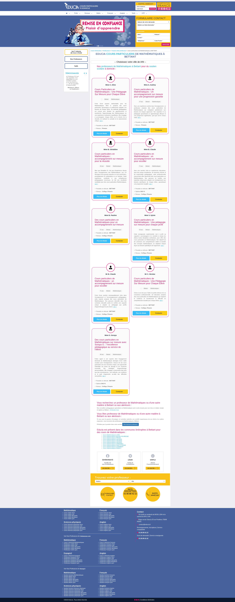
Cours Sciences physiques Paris (73, 524)
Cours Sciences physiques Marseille (74, 527)
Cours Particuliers (96, 50)
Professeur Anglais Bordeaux (108, 561)
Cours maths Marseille (70, 515)
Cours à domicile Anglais (107, 555)
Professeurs (106, 50)
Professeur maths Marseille (72, 547)
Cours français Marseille (107, 515)
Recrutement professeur (130, 424)
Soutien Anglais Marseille (107, 592)
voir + (101, 121)
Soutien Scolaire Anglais (107, 588)
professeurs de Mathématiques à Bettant (121, 66)
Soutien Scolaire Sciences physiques (75, 588)
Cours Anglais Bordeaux (107, 529)
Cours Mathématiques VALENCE (112, 439)
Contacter (119, 133)
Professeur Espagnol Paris (72, 557)
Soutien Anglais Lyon (106, 595)
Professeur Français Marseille (109, 547)
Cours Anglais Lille (105, 526)
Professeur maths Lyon (70, 549)
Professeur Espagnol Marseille (73, 560)
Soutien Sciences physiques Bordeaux (75, 594)
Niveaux (87, 13)
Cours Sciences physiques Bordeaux (74, 529)
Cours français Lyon (105, 518)
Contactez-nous (114, 410)
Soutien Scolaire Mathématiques (73, 575)
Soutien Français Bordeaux (108, 581)
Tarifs (133, 13)
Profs (76, 13)
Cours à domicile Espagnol (72, 555)
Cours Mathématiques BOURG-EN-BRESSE (116, 436)
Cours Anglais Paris (105, 524)
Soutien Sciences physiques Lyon (73, 595)
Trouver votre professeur (118, 50)
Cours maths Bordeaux (70, 517)
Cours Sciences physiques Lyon (73, 530)
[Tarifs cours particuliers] (76, 66)
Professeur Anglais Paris (107, 557)
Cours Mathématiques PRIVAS (112, 438)
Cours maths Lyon (69, 518)
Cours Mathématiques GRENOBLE (113, 443)
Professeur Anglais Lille (107, 558)
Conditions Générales (147, 600)
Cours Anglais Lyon (105, 530)
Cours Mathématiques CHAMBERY (113, 446)
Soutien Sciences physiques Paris (74, 589)
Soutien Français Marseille (108, 579)
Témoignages (72, 73)
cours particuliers (120, 53)
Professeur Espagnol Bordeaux (73, 561)
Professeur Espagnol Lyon (71, 563)
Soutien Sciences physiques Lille (73, 591)
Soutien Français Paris (106, 576)
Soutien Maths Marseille (71, 579)
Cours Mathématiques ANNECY (112, 448)
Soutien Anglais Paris (106, 589)
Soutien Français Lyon (106, 582)
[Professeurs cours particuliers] (76, 59)
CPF (143, 13)
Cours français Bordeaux (107, 517)
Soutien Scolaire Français (107, 575)
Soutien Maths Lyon (69, 582)
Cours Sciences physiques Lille (73, 526)
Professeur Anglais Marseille (108, 560)
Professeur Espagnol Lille (71, 558)
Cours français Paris (106, 512)
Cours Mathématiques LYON (111, 435)
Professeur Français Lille (107, 545)
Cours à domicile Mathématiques (74, 542)
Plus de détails (102, 133)
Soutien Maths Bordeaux (71, 581)
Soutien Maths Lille (69, 578)
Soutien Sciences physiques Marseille (75, 592)
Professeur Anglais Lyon (107, 563)
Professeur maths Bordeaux (72, 548)
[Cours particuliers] (76, 52)
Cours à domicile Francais (107, 542)
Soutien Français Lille (106, 578)
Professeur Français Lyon (107, 549)
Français (110, 13)
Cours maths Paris (69, 512)
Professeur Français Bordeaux (109, 548)
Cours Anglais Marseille (107, 527)
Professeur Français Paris (107, 544)
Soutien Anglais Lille (106, 591)
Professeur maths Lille (70, 545)
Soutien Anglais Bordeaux (107, 594)
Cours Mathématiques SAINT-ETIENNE (114, 445)
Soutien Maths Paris (70, 576)
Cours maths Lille (69, 514)
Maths (98, 13)
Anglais (122, 13)
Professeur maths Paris (71, 544)
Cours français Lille (105, 514)
